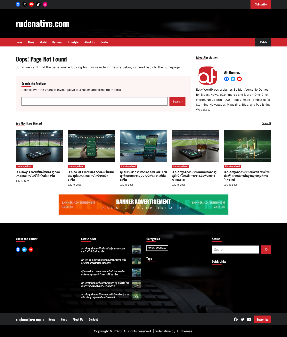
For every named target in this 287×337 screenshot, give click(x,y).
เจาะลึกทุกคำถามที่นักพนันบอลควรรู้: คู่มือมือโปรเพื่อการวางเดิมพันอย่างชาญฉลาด (194, 175)
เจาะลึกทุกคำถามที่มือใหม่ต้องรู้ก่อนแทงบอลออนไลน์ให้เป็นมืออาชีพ (38, 174)
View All (266, 123)
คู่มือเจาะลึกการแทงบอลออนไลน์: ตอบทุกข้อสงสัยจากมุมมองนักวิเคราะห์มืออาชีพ (143, 175)
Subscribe (262, 319)
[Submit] (266, 249)
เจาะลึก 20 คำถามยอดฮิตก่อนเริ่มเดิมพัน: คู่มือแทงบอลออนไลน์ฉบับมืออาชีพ (91, 175)
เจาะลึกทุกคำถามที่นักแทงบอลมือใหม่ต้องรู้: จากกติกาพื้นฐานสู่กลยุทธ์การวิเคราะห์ (247, 175)
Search (177, 101)
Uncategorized (24, 166)
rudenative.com (42, 22)
